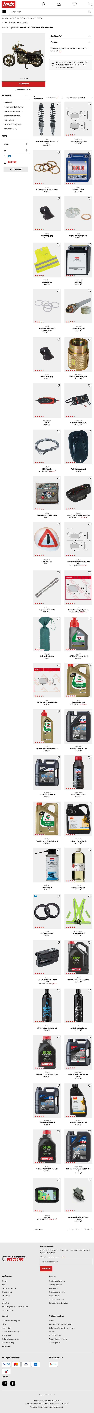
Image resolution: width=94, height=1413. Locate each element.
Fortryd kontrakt (7, 1310)
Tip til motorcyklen (55, 1285)
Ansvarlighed (6, 1346)
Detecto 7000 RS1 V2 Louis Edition (78, 515)
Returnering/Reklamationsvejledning (15, 1307)
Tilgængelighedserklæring (58, 1339)
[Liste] (61, 97)
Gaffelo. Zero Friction (78, 887)
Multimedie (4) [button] (9, 120)
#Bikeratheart (54, 1288)
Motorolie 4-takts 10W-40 (78, 748)
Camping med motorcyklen (58, 1303)
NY (9, 156)
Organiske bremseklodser (78, 141)
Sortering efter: (72, 97)
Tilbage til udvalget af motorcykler (15, 22)
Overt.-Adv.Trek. (47, 561)
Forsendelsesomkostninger (11, 1332)
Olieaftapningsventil (78, 328)
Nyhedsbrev (6, 1296)
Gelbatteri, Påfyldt (78, 189)
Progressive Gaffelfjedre (47, 610)
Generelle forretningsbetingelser (60, 1324)
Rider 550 (47, 1217)
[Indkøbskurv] (90, 4)
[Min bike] (59, 4)
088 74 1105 (15, 1259)
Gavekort (5, 1299)
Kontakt (4, 1281)
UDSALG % (12, 162)
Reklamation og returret (10, 1339)
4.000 (47, 423)
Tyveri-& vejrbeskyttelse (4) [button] (13, 111)
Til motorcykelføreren (56, 1299)
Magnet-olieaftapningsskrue (78, 236)
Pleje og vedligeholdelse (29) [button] (14, 107)
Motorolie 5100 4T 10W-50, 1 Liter (47, 1169)
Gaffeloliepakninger (47, 933)
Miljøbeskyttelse (54, 1343)
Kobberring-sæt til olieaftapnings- (47, 189)
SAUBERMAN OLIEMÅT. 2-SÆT (47, 515)
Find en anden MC (22, 90)
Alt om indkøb (6, 1328)
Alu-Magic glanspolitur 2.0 (78, 1028)
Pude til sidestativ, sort (78, 469)
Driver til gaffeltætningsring (78, 376)
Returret (52, 1332)
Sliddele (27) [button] (8, 103)
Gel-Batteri (78, 282)
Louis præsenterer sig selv (11, 1321)
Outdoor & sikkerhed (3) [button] (12, 116)
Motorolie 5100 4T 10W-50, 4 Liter (78, 980)
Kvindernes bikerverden (57, 1281)
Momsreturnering (8, 1343)
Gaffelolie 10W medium (78, 795)
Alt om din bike (54, 1296)
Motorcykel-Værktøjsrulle (78, 423)
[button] (89, 11)
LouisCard (5, 1303)
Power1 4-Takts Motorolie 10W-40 (47, 748)
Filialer (4, 1324)
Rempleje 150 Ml (47, 887)
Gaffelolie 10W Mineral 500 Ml (78, 656)
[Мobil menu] (4, 11)
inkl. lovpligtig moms (47, 1401)
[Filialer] (43, 4)
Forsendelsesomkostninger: (33, 1403)
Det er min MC (23, 84)
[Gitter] (57, 97)
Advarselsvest (47, 282)
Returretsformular (55, 1335)
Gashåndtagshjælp (47, 236)
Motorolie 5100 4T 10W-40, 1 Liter (47, 1074)
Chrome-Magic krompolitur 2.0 (47, 1028)
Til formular (70, 67)
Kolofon (51, 1321)
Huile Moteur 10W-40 (78, 702)
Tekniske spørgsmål (9, 1288)
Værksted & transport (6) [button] (12, 124)
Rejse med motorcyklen (57, 1292)
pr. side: (48, 97)
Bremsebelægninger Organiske (78, 610)
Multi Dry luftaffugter (47, 656)
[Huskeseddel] (74, 4)
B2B (3, 1285)
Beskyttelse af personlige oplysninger (62, 1328)
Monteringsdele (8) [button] (10, 129)
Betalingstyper (7, 1335)
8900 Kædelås (47, 469)
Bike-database (7, 1292)
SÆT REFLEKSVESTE (78, 933)
